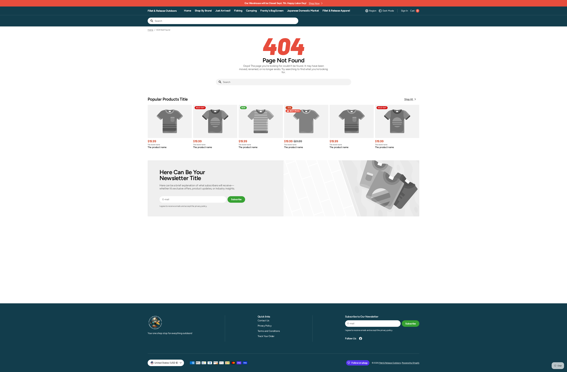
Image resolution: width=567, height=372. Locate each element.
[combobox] (226, 21)
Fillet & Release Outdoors (390, 363)
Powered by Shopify (410, 363)
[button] (370, 11)
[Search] (151, 21)
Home (150, 30)
